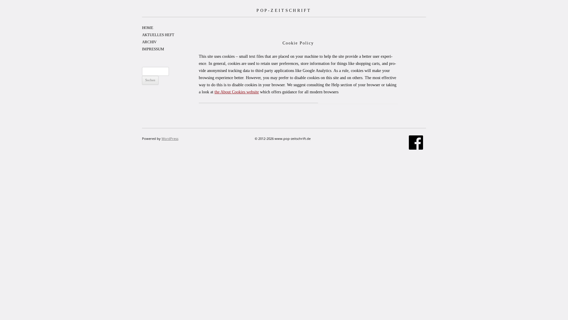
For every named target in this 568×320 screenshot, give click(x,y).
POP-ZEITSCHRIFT (284, 10)
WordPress (170, 138)
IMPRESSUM (153, 49)
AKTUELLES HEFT (158, 35)
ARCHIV (149, 42)
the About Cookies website (236, 92)
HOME (147, 27)
